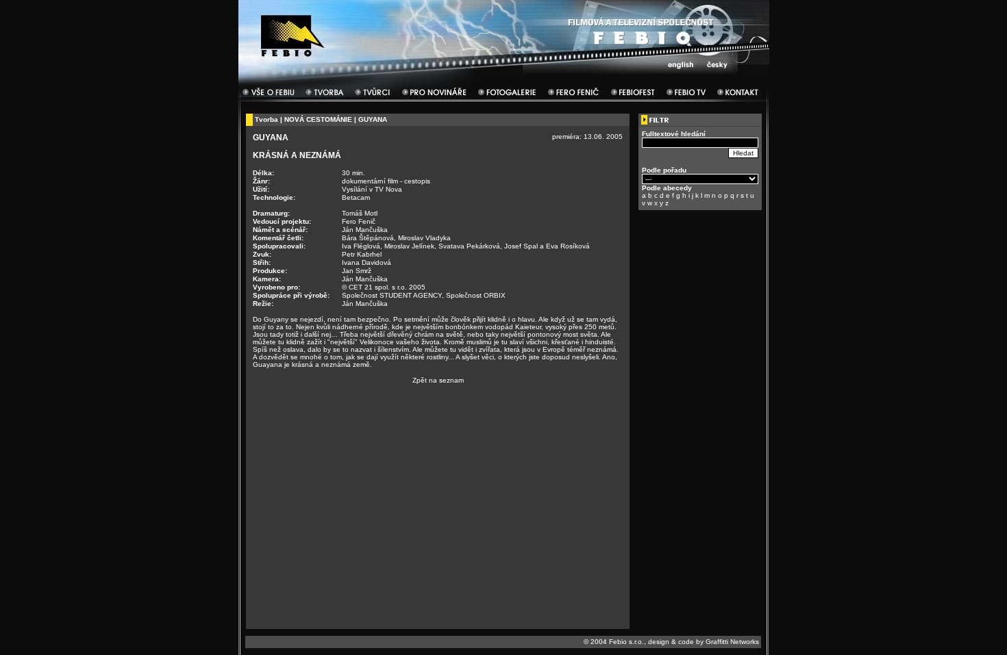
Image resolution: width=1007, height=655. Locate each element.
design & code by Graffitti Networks (703, 641)
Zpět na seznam (438, 380)
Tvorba (266, 119)
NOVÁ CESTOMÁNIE (318, 119)
